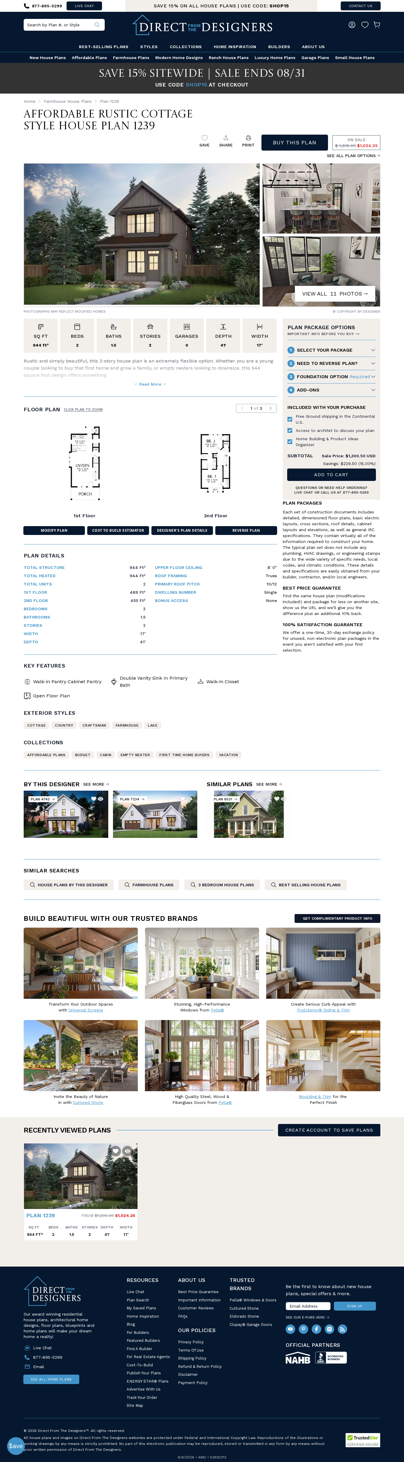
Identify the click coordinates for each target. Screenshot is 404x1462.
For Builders (138, 1332)
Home (29, 101)
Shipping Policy (192, 1358)
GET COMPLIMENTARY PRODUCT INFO (337, 918)
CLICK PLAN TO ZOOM (83, 409)
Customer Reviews (196, 1308)
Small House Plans (355, 57)
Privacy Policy (191, 1342)
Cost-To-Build (140, 1365)
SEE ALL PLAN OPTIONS (351, 155)
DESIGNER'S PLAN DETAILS (182, 530)
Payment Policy (193, 1383)
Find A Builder (139, 1349)
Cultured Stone (244, 1308)
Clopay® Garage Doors (251, 1324)
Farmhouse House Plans (68, 101)
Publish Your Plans (144, 1373)
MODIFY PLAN (54, 530)
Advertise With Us (144, 1389)
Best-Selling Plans (103, 46)
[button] (29, 1173)
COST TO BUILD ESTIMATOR (118, 530)
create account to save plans (329, 1130)
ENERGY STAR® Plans (148, 1381)
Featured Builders (143, 1340)
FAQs (183, 1316)
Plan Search (138, 1300)
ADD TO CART (331, 474)
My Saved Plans (141, 1308)
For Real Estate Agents (148, 1357)
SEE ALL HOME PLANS (51, 1379)
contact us (361, 6)
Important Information (199, 1300)
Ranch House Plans (229, 57)
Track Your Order (142, 1397)
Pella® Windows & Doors (253, 1300)
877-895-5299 (356, 492)
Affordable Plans (89, 57)
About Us (313, 46)
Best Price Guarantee (198, 1292)
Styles (149, 46)
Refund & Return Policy (200, 1366)
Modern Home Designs (179, 57)
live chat (84, 6)
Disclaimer (188, 1374)
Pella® (217, 1010)
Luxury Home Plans (275, 57)
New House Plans (48, 57)
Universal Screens (86, 1010)
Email (38, 1366)
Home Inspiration (235, 46)
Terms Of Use (191, 1350)
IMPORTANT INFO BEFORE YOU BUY (320, 334)
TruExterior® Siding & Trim (323, 1010)
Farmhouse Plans (131, 57)
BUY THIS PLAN (294, 142)
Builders (279, 46)
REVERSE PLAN (246, 530)
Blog (131, 1324)
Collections (186, 46)
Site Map (135, 1405)
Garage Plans (315, 57)
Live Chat (135, 1292)
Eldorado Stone (244, 1316)
